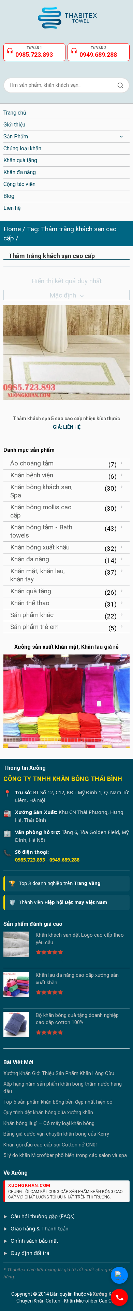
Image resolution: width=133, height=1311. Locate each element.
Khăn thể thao (29, 603)
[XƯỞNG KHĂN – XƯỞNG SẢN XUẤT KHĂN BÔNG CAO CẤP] (66, 15)
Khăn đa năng (29, 559)
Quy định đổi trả (30, 1253)
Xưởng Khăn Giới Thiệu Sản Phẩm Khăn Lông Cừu (58, 1073)
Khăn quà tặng (30, 591)
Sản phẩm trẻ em (34, 627)
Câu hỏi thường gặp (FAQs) (43, 1216)
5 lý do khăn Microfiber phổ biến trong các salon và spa (65, 1155)
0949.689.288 (64, 859)
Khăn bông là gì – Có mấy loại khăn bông (48, 1123)
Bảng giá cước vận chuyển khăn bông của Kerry (56, 1134)
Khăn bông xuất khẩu (40, 547)
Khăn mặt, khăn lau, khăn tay (37, 575)
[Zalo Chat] (119, 1275)
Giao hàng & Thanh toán (40, 1228)
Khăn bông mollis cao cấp (41, 511)
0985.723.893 (30, 859)
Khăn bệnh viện (31, 475)
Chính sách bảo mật (34, 1241)
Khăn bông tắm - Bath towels (41, 531)
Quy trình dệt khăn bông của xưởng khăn (48, 1112)
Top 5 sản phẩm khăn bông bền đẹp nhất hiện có (58, 1102)
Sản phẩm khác (32, 615)
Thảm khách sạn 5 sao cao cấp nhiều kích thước (66, 418)
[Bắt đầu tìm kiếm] (120, 85)
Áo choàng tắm (32, 463)
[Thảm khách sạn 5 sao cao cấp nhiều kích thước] (66, 352)
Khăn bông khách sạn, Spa (41, 491)
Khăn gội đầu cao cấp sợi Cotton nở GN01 (50, 1145)
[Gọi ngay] (119, 1297)
